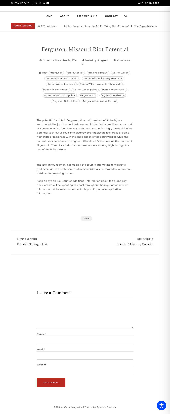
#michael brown (97, 72)
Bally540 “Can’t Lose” (42, 26)
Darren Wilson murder (56, 89)
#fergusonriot (75, 72)
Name (41, 334)
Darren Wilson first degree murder (103, 78)
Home (48, 16)
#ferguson (56, 72)
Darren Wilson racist (113, 89)
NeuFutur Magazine (71, 407)
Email (41, 349)
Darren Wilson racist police (59, 95)
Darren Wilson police (85, 89)
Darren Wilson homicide (61, 84)
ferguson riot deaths (112, 95)
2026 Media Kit (87, 16)
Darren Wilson (121, 72)
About (64, 16)
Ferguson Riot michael (65, 101)
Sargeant (103, 60)
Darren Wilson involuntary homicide (100, 84)
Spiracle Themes (106, 407)
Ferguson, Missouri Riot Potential (85, 50)
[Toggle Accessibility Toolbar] (161, 405)
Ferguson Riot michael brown (100, 101)
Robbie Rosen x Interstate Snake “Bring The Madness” (93, 26)
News (86, 218)
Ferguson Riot (88, 95)
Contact (111, 16)
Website (41, 364)
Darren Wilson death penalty (62, 78)
